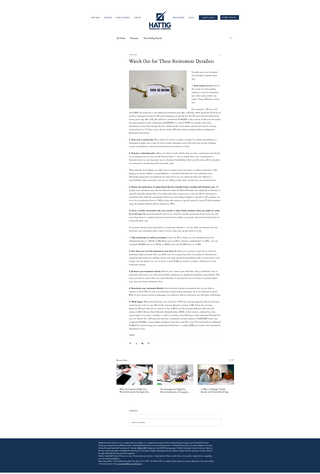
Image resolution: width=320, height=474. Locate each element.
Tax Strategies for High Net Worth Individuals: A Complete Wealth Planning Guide (174, 390)
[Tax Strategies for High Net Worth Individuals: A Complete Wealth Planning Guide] (175, 374)
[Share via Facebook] (130, 343)
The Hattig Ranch (152, 38)
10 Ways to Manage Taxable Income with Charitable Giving (214, 390)
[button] (231, 38)
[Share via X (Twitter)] (136, 343)
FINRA (140, 448)
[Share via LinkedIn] (142, 343)
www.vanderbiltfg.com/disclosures (129, 464)
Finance (134, 38)
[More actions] (220, 54)
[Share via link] (148, 343)
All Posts (120, 38)
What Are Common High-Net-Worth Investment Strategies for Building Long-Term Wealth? (134, 390)
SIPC (144, 448)
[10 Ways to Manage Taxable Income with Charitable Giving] (216, 374)
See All (231, 360)
